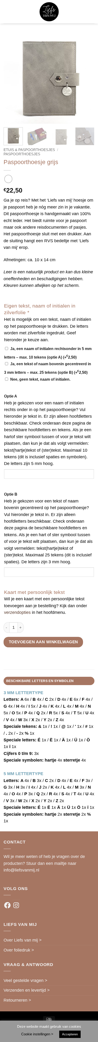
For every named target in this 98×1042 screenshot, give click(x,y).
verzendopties (17, 612)
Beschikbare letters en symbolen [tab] (40, 681)
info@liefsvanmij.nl (21, 870)
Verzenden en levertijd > (27, 990)
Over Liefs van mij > (23, 940)
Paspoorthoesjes (22, 154)
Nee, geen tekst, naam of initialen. (40, 379)
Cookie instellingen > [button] (37, 1034)
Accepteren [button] (70, 1034)
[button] (7, 11)
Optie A (10, 396)
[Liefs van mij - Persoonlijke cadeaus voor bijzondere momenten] (49, 11)
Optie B (10, 494)
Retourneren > (17, 1000)
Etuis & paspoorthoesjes (29, 150)
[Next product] (8, 179)
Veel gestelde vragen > (25, 980)
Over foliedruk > (19, 950)
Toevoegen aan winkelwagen (43, 641)
